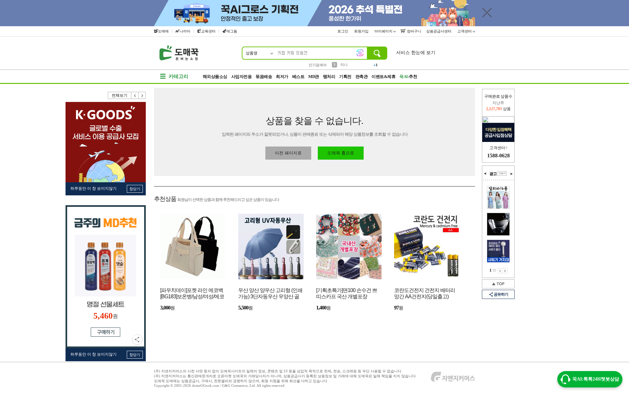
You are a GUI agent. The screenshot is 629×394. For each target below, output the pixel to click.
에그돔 (231, 31)
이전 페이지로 (288, 152)
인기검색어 (318, 65)
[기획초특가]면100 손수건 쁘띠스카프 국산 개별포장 (346, 293)
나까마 (185, 31)
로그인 (343, 31)
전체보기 (119, 95)
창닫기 (134, 189)
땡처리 (329, 76)
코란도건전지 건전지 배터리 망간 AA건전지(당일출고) (424, 293)
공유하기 (137, 339)
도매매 (163, 31)
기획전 (345, 76)
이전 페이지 (500, 270)
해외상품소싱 (215, 76)
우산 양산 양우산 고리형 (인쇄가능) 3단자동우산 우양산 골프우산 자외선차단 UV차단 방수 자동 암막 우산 (270, 293)
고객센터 (465, 31)
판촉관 (361, 76)
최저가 (282, 76)
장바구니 (413, 31)
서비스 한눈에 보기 (415, 52)
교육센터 (208, 31)
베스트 (298, 76)
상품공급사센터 (439, 31)
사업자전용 (241, 76)
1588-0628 (498, 155)
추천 (408, 76)
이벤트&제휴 (383, 76)
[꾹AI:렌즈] (360, 52)
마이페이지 (383, 31)
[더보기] (502, 173)
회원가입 (362, 31)
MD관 (313, 76)
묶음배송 (264, 76)
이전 (135, 95)
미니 (344, 65)
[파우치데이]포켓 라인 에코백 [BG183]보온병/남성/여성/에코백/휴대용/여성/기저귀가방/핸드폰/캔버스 (192, 293)
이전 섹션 (485, 173)
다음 (142, 95)
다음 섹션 (511, 173)
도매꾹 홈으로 (340, 152)
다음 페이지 (505, 270)
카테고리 (178, 76)
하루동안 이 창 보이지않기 (93, 188)
